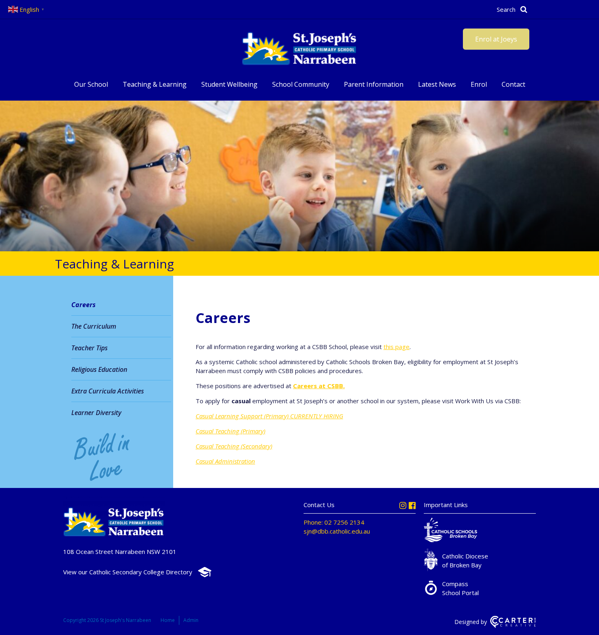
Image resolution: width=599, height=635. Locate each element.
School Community (300, 84)
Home (168, 620)
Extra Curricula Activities (107, 391)
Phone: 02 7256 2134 (334, 522)
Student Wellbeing (229, 84)
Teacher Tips (89, 347)
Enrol (479, 84)
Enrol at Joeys (496, 39)
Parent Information (373, 84)
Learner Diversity (96, 412)
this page (396, 347)
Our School (91, 84)
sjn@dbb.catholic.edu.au (337, 531)
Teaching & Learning (155, 84)
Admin (190, 620)
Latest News (437, 84)
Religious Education (99, 369)
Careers (83, 304)
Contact (513, 84)
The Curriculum (93, 326)
